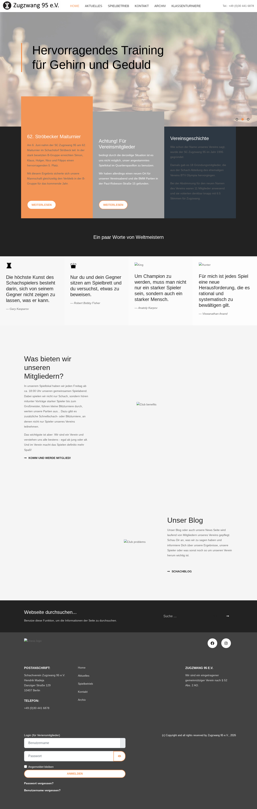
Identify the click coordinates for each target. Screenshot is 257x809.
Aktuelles (93, 6)
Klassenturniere (186, 6)
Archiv (160, 6)
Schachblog (182, 571)
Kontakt (142, 6)
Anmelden (75, 773)
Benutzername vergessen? (42, 790)
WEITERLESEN (42, 204)
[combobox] (184, 616)
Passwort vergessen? (39, 783)
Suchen (218, 616)
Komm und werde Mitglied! (50, 458)
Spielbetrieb (118, 6)
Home (74, 6)
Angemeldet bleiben (41, 766)
